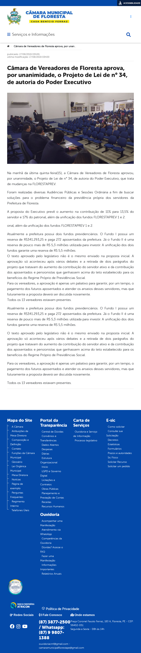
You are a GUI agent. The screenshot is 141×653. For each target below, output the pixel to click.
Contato (16, 448)
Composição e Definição (19, 442)
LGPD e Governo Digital (50, 473)
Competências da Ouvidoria (51, 540)
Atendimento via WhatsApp (50, 532)
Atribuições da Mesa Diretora (19, 433)
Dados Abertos (50, 445)
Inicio (45, 467)
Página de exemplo (16, 486)
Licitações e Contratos (47, 482)
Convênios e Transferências (48, 438)
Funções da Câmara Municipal (22, 455)
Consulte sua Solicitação (114, 433)
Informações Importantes (48, 567)
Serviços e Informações (33, 34)
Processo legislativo (86, 440)
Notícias (16, 479)
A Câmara (17, 426)
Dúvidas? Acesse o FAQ (51, 549)
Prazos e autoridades (120, 453)
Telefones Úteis (20, 510)
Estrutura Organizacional (48, 460)
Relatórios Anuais (52, 573)
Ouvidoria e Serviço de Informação (85, 433)
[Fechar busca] (128, 34)
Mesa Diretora (20, 475)
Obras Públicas (50, 489)
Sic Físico (113, 457)
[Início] (8, 46)
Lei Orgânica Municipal (18, 468)
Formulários (115, 448)
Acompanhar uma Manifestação (51, 523)
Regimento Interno (17, 503)
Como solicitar (116, 426)
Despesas (47, 449)
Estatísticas (114, 444)
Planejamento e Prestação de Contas (52, 495)
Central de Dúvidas (52, 431)
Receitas (46, 502)
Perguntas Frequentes (16, 495)
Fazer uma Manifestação (47, 558)
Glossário (17, 462)
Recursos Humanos (53, 506)
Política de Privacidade (62, 609)
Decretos (113, 440)
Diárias (45, 453)
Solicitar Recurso (117, 462)
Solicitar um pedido (119, 466)
